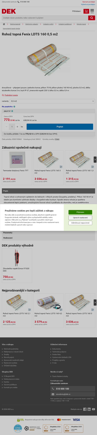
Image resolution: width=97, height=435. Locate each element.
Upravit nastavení (80, 217)
